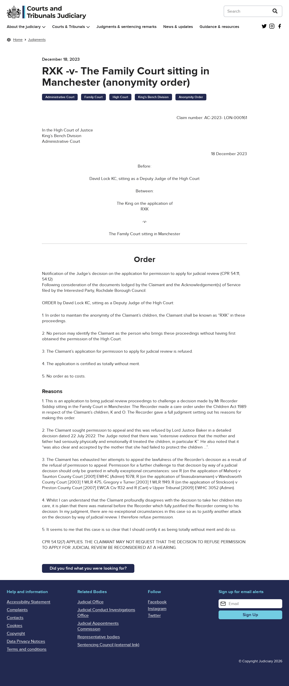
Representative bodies (98, 637)
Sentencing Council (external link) (108, 644)
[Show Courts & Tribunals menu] (88, 27)
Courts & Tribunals (68, 26)
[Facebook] (279, 26)
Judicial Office (90, 602)
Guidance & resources (219, 26)
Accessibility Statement (28, 602)
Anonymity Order (191, 97)
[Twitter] (264, 26)
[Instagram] (272, 26)
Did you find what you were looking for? (88, 568)
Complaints (17, 609)
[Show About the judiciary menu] (43, 27)
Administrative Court (59, 97)
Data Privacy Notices (26, 641)
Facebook (157, 602)
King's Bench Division (153, 97)
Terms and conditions (27, 649)
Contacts (15, 617)
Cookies (14, 625)
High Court (120, 97)
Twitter (154, 615)
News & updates (178, 26)
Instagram (157, 608)
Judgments (37, 39)
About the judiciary (24, 26)
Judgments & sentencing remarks (126, 26)
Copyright (16, 633)
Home (18, 39)
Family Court (93, 97)
